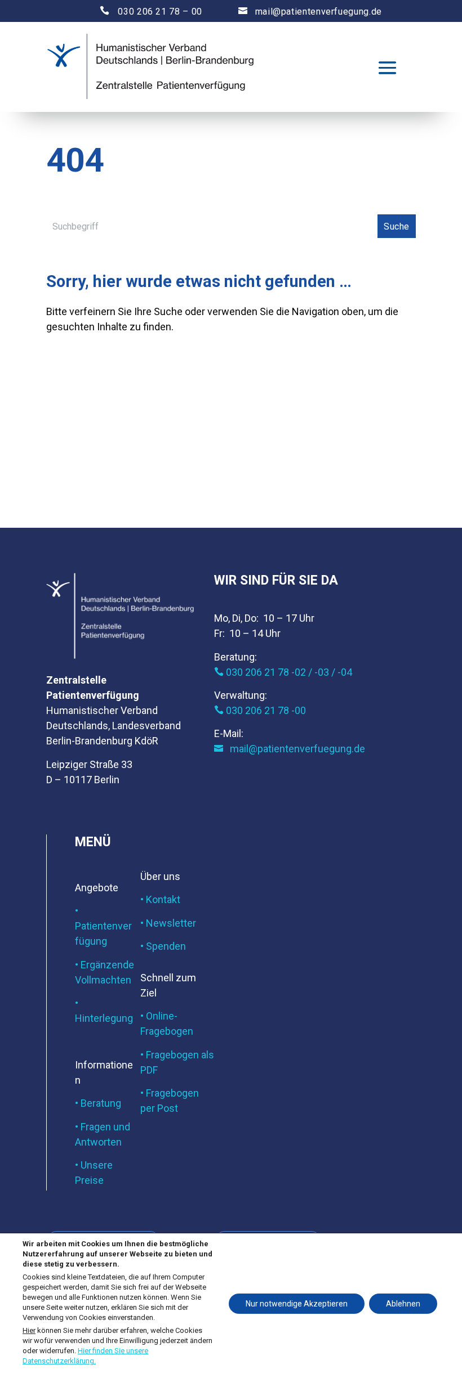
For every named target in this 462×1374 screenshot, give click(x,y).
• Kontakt (160, 899)
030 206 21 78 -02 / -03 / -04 (283, 672)
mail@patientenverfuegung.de (310, 11)
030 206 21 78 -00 (260, 710)
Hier (29, 1330)
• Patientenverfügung (103, 926)
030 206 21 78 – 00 (141, 11)
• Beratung (98, 1103)
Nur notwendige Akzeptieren (297, 1303)
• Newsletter (168, 923)
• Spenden (163, 946)
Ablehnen (403, 1303)
